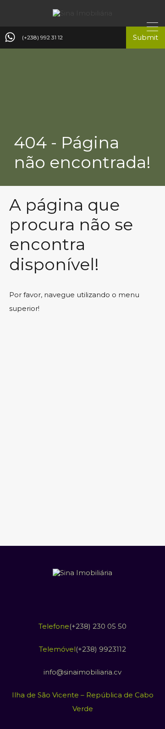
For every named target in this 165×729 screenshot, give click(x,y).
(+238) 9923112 (101, 649)
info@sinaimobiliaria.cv (82, 672)
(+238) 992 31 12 (42, 37)
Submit (145, 37)
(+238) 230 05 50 (97, 626)
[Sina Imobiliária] (82, 13)
